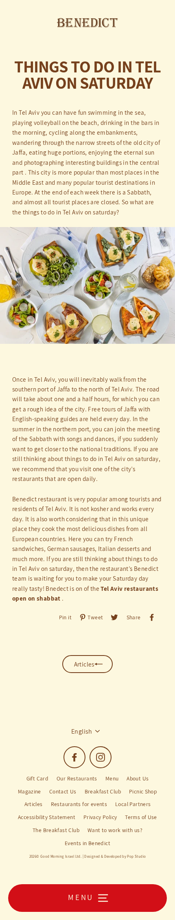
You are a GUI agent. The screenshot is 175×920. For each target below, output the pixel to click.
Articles (33, 804)
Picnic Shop (143, 791)
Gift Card (37, 778)
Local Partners (133, 804)
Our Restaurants (77, 778)
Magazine (29, 791)
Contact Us (63, 791)
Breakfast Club (103, 791)
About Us (138, 778)
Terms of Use (141, 817)
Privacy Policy (100, 817)
